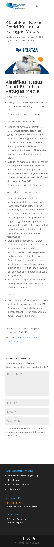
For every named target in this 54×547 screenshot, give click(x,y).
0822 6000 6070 (13, 503)
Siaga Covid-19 (12, 40)
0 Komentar (28, 40)
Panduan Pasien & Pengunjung (23, 475)
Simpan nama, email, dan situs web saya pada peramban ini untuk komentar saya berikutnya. (25, 432)
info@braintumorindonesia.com (21, 506)
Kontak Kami (14, 480)
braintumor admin (19, 37)
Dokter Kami (14, 489)
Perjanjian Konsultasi (18, 484)
